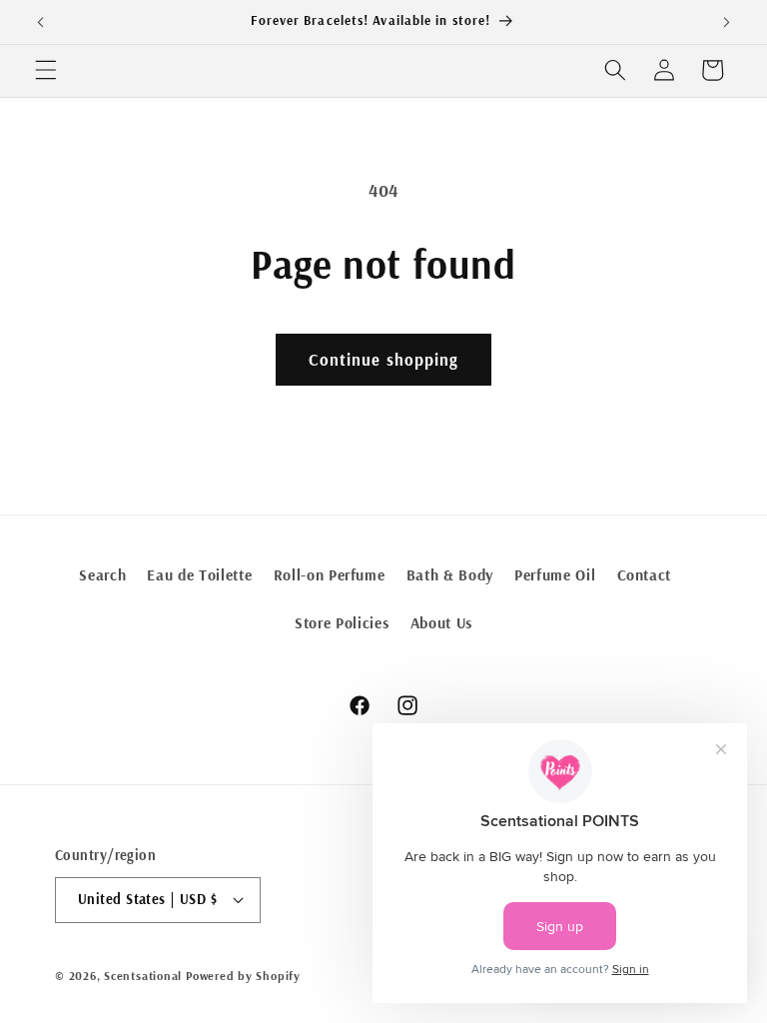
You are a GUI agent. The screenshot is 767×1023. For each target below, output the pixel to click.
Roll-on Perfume (329, 574)
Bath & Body (449, 574)
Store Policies (341, 622)
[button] (46, 70)
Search (102, 574)
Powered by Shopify (243, 975)
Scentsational (143, 975)
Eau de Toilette (199, 574)
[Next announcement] (726, 22)
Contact (644, 574)
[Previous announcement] (41, 22)
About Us (441, 622)
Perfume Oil (554, 574)
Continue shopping (384, 359)
